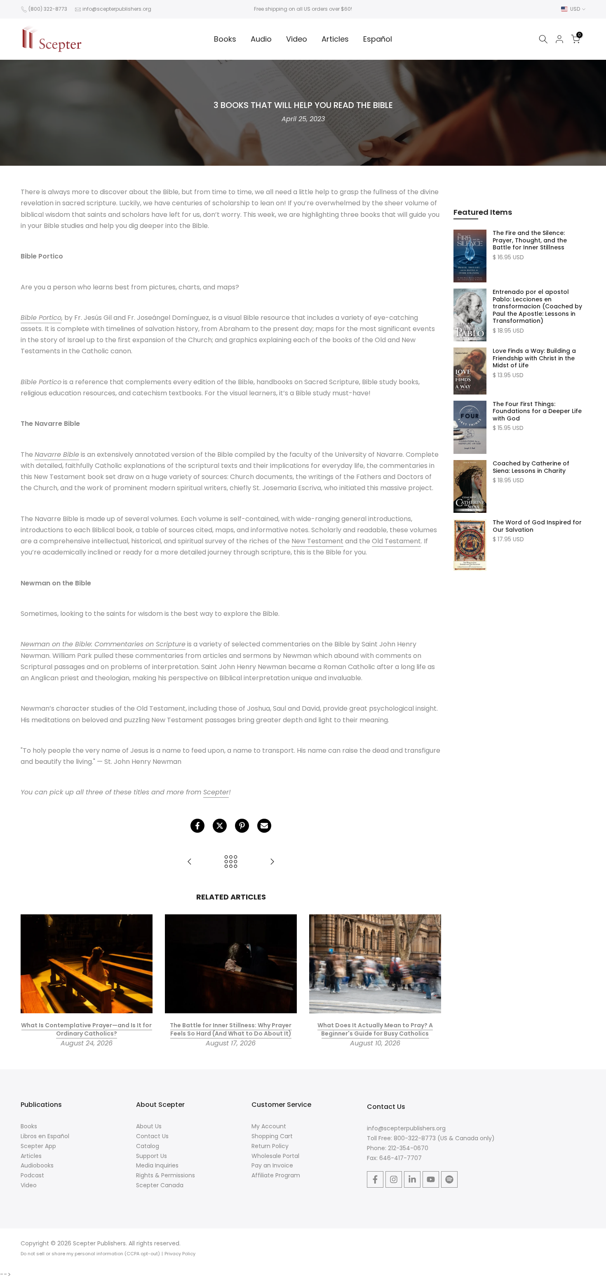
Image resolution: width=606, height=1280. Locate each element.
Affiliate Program (275, 1175)
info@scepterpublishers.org (116, 8)
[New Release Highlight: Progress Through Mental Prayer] (189, 862)
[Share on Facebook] (197, 826)
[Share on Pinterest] (242, 826)
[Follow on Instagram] (393, 1179)
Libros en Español (45, 1136)
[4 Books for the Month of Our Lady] (272, 862)
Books (225, 39)
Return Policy (270, 1146)
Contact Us (152, 1136)
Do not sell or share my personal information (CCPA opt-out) (90, 1253)
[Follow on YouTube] (431, 1179)
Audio (261, 39)
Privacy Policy (179, 1253)
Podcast (32, 1175)
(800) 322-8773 (47, 8)
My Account (268, 1126)
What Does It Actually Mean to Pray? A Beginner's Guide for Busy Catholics (375, 1029)
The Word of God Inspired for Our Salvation (537, 526)
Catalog (147, 1146)
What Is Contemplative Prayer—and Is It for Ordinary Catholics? (86, 1029)
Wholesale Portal (275, 1156)
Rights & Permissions (165, 1175)
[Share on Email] (264, 826)
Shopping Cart (272, 1136)
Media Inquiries (157, 1165)
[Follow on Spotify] (449, 1179)
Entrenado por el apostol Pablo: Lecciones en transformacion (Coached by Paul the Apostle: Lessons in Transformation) (537, 307)
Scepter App (38, 1146)
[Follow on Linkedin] (412, 1179)
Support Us (151, 1156)
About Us (149, 1126)
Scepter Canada (159, 1185)
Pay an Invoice (272, 1165)
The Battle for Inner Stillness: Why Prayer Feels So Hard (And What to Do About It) (230, 1029)
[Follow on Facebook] (375, 1179)
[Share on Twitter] (220, 826)
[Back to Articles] (230, 862)
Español (377, 39)
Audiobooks (37, 1165)
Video (296, 39)
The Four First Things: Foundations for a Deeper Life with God (537, 412)
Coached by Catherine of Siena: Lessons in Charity (531, 467)
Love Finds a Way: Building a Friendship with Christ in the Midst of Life (534, 358)
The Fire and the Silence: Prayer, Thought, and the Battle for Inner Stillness (530, 240)
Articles (335, 39)
